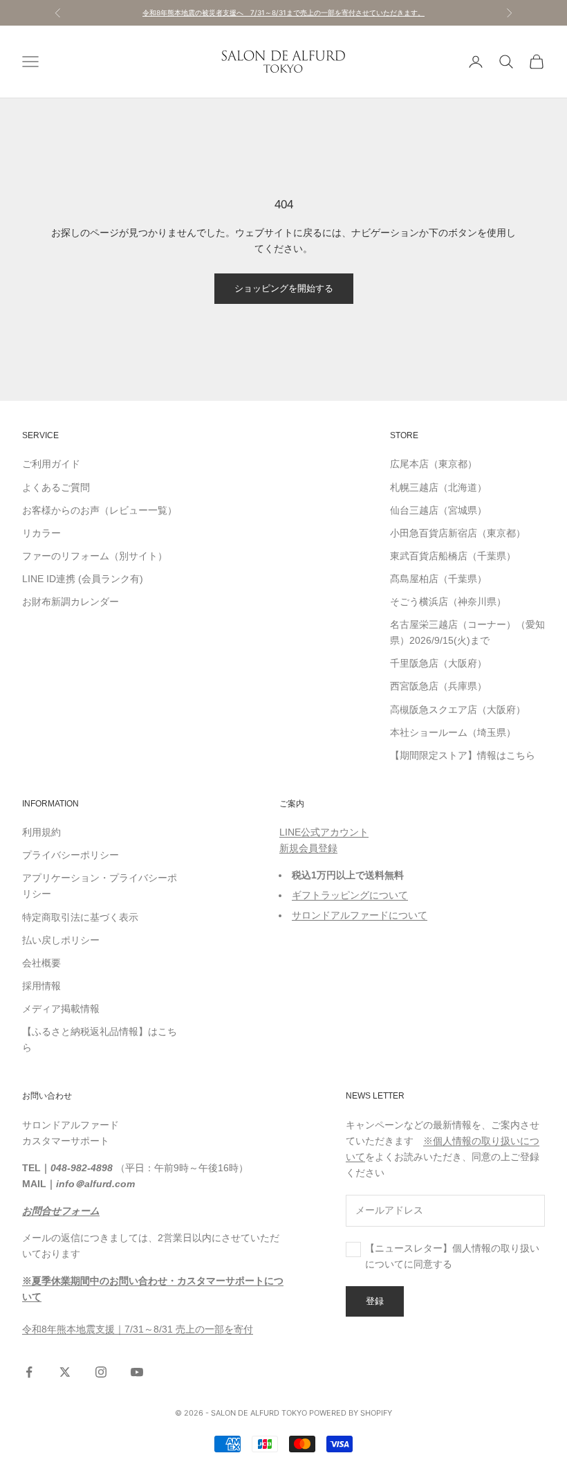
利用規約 (41, 832)
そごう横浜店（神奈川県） (448, 601)
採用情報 (41, 985)
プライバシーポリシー (70, 854)
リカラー (41, 533)
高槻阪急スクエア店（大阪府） (458, 709)
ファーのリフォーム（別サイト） (94, 555)
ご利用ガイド (51, 463)
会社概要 (41, 962)
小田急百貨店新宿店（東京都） (458, 533)
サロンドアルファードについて (359, 915)
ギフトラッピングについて (350, 895)
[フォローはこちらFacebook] (29, 1372)
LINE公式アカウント (324, 832)
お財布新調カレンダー (70, 601)
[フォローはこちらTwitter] (65, 1372)
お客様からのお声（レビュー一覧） (99, 510)
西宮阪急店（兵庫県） (438, 686)
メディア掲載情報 (61, 1008)
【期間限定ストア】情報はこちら (462, 755)
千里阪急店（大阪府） (438, 663)
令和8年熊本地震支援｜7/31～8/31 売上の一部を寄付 (137, 1329)
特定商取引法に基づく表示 (80, 917)
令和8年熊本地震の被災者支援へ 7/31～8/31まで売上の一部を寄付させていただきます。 (283, 12)
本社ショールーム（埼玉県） (453, 732)
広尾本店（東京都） (433, 463)
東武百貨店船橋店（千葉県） (453, 555)
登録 (375, 1300)
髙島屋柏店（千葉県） (438, 578)
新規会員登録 (308, 848)
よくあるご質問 (56, 487)
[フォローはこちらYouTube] (137, 1372)
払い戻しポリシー (61, 940)
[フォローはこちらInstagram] (101, 1372)
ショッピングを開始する (283, 288)
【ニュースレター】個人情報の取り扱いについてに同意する (452, 1256)
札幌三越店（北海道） (438, 487)
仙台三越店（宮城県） (438, 510)
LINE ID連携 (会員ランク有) (82, 578)
